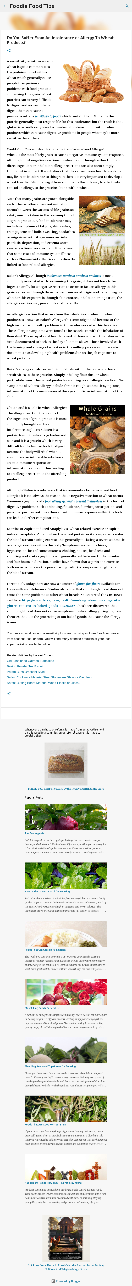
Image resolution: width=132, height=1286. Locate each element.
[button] (9, 50)
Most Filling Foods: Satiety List (42, 1008)
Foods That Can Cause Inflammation (45, 949)
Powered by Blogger (68, 1281)
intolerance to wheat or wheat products (74, 276)
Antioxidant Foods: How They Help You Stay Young (53, 1182)
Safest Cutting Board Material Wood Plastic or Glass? (43, 683)
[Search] (59, 6)
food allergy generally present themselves (73, 501)
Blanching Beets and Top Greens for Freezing (50, 1066)
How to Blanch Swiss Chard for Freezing (47, 891)
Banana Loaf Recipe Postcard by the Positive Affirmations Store (66, 788)
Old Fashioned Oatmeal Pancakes (30, 661)
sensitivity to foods (48, 116)
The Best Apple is (34, 833)
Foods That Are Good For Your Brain (45, 1124)
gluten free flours (88, 584)
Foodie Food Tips (32, 6)
